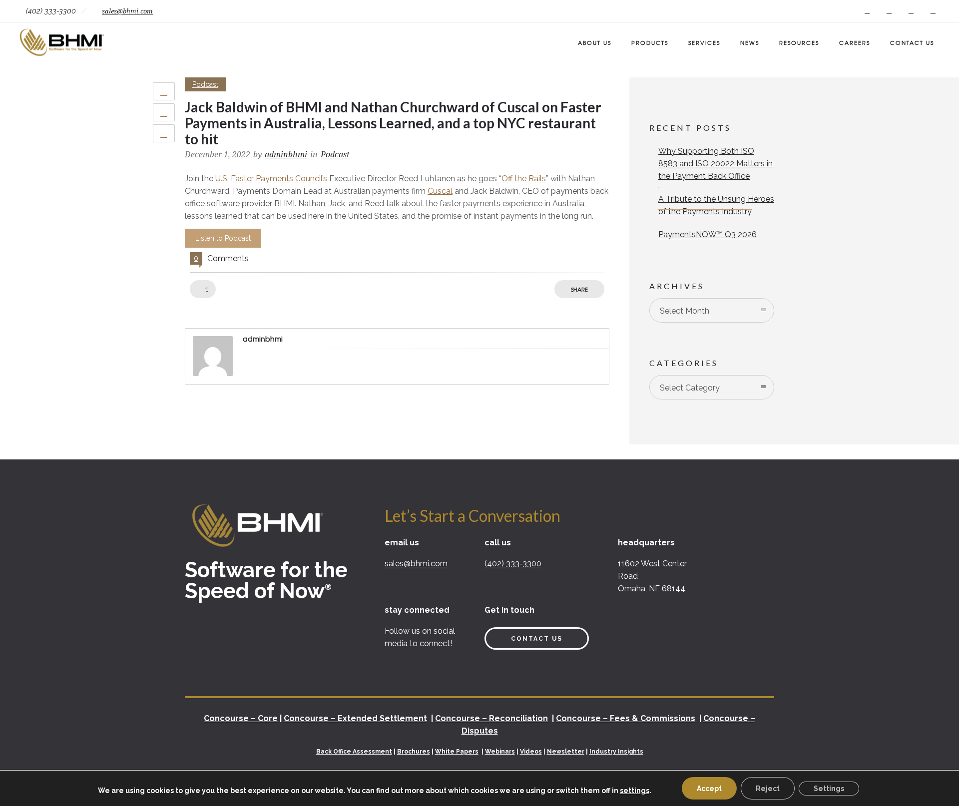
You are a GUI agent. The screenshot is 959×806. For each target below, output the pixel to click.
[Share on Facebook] (164, 91)
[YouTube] (933, 11)
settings (634, 791)
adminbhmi (286, 154)
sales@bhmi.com (127, 11)
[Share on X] (164, 112)
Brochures (413, 751)
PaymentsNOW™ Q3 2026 (707, 234)
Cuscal (440, 191)
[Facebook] (867, 11)
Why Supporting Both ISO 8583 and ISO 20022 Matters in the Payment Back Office (715, 163)
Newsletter (565, 751)
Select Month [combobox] (684, 311)
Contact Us (912, 42)
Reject (768, 789)
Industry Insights (616, 751)
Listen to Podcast (223, 238)
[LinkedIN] (889, 11)
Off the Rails (523, 178)
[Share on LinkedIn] (164, 133)
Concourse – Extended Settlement (355, 718)
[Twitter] (911, 11)
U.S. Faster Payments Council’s (271, 178)
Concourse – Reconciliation (491, 718)
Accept (709, 789)
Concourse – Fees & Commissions (625, 718)
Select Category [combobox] (690, 388)
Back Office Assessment (354, 751)
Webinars (500, 751)
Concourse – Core (241, 718)
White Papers (457, 751)
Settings (829, 789)
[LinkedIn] (395, 665)
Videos (531, 751)
